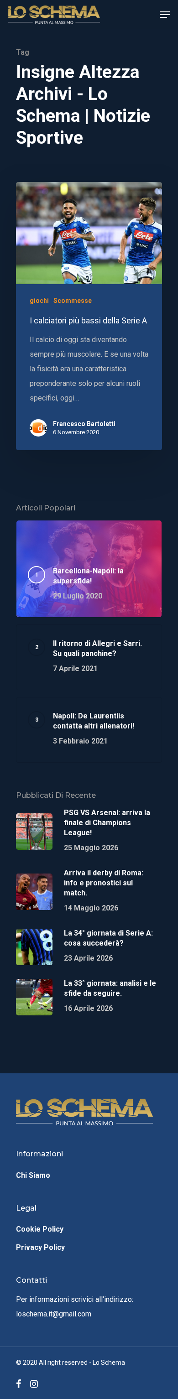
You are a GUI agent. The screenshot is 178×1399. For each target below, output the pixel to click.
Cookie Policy (39, 1229)
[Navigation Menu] (165, 14)
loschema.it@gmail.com (53, 1314)
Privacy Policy (40, 1247)
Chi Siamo (33, 1175)
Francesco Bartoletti (84, 423)
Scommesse (72, 300)
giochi (39, 300)
